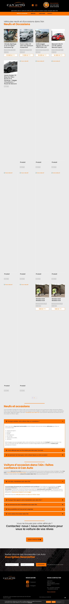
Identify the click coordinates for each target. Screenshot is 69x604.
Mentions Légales (7, 598)
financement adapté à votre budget (21, 492)
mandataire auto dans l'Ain (32, 412)
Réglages (30, 602)
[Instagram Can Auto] (36, 6)
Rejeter (53, 602)
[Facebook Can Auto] (33, 6)
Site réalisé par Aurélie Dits (45, 597)
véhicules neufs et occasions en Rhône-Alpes (28, 494)
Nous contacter (51, 592)
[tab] (34, 421)
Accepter (48, 602)
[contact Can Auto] (46, 5)
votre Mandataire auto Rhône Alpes (16, 472)
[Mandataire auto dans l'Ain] (16, 4)
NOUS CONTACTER (34, 539)
